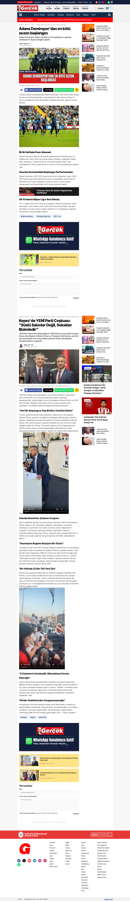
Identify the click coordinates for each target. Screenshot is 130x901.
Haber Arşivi (101, 874)
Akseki (83, 842)
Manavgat (84, 885)
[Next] (110, 19)
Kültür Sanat (53, 866)
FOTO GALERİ (57, 2)
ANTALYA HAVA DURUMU (69, 2)
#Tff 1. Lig (57, 216)
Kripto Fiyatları (102, 858)
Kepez (33, 317)
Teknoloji (68, 858)
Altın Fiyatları (101, 856)
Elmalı (83, 856)
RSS (20, 899)
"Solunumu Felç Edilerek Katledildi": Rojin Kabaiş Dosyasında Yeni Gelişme (102, 78)
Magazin (68, 856)
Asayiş (67, 848)
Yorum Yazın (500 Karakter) (28, 280)
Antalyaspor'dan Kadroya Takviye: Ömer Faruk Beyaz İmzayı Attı (96, 420)
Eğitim (67, 845)
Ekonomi (52, 848)
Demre (83, 850)
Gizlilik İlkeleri (102, 872)
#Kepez (32, 717)
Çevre (67, 864)
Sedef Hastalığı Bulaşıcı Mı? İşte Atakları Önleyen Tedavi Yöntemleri (102, 88)
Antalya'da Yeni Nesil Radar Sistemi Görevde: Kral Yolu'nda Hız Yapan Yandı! (103, 58)
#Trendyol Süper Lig (43, 216)
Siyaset (51, 850)
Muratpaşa (85, 888)
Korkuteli (84, 880)
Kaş (82, 869)
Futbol (67, 861)
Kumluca (84, 883)
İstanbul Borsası (102, 850)
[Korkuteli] (97, 374)
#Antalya (24, 717)
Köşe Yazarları (102, 842)
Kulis (51, 845)
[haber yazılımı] (108, 899)
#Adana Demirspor (27, 216)
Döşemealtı (85, 853)
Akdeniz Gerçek (24, 25)
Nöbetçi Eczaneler (103, 861)
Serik (83, 891)
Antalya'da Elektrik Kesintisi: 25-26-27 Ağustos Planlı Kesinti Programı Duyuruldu (103, 48)
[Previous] (35, 19)
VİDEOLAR (47, 2)
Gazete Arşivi (101, 877)
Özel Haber (53, 853)
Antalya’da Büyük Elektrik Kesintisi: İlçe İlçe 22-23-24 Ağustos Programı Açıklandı (103, 28)
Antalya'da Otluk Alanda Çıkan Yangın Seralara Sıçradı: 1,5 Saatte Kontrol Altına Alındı (68, 20)
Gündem (52, 842)
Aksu (83, 845)
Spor (32, 25)
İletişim (99, 869)
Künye (99, 866)
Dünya (67, 853)
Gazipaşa (84, 861)
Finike (83, 858)
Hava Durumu (101, 864)
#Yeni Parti (42, 717)
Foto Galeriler (102, 845)
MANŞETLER (37, 2)
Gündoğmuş (85, 864)
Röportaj (68, 850)
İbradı (83, 866)
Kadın (51, 864)
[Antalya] (97, 406)
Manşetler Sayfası (103, 848)
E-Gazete (80, 2)
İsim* (21, 273)
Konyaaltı (84, 877)
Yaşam (51, 858)
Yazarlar (86, 2)
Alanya (83, 848)
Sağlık (67, 842)
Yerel (51, 861)
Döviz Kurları (101, 853)
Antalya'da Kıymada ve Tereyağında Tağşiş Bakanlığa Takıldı (103, 38)
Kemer (83, 872)
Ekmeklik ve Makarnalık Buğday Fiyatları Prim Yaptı (102, 68)
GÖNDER (76, 298)
